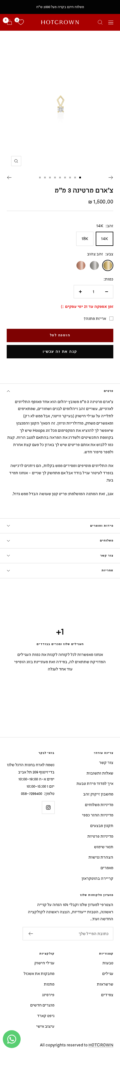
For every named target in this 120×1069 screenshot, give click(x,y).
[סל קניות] (9, 22)
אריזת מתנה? (95, 318)
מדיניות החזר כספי (97, 814)
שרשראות (105, 984)
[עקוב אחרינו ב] (48, 807)
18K (84, 238)
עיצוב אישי (45, 1026)
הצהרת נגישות (100, 857)
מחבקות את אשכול (39, 973)
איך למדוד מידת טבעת (94, 783)
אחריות (107, 570)
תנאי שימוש (103, 846)
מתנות (49, 984)
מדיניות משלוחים (99, 804)
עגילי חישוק (44, 962)
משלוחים (106, 540)
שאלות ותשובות (100, 773)
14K (104, 238)
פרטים (108, 391)
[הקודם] (111, 177)
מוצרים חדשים (42, 1004)
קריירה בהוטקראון (97, 878)
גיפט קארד (45, 1015)
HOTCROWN (100, 1044)
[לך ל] (80, 177)
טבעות (107, 962)
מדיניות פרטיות (100, 836)
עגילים (107, 973)
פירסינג (48, 994)
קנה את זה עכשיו (60, 351)
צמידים (107, 994)
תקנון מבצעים (101, 825)
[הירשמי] (30, 934)
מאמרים (106, 867)
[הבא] (9, 177)
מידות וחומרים (101, 525)
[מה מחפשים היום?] (100, 22)
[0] (20, 22)
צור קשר (106, 555)
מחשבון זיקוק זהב (98, 793)
